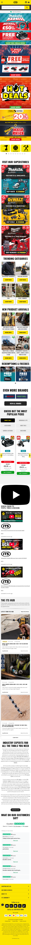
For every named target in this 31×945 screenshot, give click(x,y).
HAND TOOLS (23, 425)
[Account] (26, 2)
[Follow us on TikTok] (24, 906)
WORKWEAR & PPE (23, 420)
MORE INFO (8, 332)
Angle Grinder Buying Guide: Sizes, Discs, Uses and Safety (14, 685)
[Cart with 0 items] (29, 2)
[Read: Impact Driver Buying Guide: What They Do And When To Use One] (15, 627)
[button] (2, 2)
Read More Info (15, 809)
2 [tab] (8, 153)
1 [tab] (6, 153)
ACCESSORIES (7, 425)
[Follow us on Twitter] (20, 906)
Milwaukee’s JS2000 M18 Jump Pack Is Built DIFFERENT (14, 558)
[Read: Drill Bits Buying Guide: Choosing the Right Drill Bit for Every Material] (15, 708)
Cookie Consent (23, 921)
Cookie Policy (15, 921)
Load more (15, 737)
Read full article (24, 650)
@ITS (2, 533)
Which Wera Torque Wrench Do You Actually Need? (12, 530)
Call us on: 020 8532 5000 (15, 909)
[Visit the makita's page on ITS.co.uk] (7, 450)
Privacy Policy (7, 921)
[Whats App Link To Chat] (7, 904)
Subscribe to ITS (5, 510)
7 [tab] (20, 153)
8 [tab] (22, 153)
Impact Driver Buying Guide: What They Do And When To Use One (15, 644)
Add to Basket (8, 472)
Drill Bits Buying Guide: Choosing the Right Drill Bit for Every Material (14, 725)
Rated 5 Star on (12, 11)
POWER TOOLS (7, 420)
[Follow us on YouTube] (15, 906)
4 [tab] (13, 153)
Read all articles (25, 611)
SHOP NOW (8, 280)
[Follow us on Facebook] (7, 906)
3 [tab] (10, 153)
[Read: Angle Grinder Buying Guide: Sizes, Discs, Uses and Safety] (15, 667)
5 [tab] (15, 153)
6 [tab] (17, 153)
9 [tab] (24, 153)
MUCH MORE (23, 431)
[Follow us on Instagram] (11, 906)
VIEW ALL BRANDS (15, 403)
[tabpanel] (5, 148)
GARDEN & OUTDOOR (8, 431)
